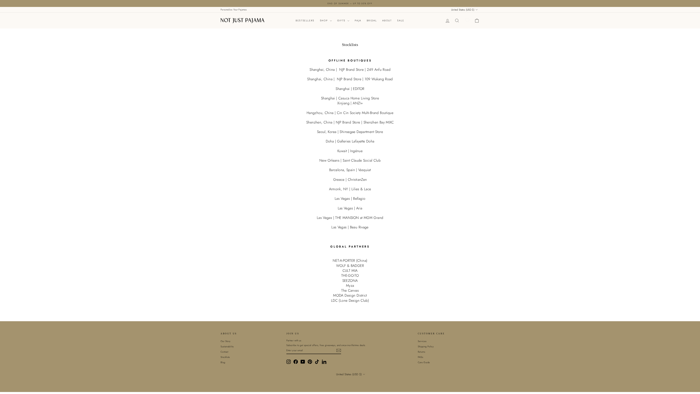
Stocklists (225, 357)
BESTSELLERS (305, 20)
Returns (421, 352)
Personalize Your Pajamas (234, 9)
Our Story (225, 341)
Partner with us (293, 340)
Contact (224, 352)
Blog (223, 362)
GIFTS (342, 20)
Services (422, 341)
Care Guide (424, 362)
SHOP (324, 20)
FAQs (420, 357)
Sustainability (227, 346)
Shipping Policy (426, 346)
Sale (400, 20)
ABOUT (387, 20)
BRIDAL (372, 20)
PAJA (358, 20)
